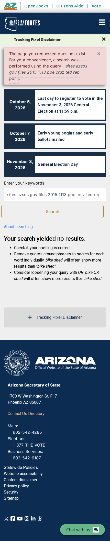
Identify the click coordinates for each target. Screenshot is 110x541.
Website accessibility (23, 473)
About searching (18, 226)
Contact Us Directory (26, 413)
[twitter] (6, 518)
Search (52, 211)
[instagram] (27, 518)
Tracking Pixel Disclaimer (59, 317)
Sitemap (11, 498)
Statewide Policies (21, 467)
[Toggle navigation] (102, 22)
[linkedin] (33, 518)
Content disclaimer (20, 479)
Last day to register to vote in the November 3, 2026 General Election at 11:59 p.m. (70, 105)
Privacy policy (16, 486)
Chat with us (78, 530)
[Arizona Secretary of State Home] (26, 23)
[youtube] (20, 518)
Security (11, 492)
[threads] (39, 518)
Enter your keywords (24, 183)
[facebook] (12, 518)
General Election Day (58, 164)
